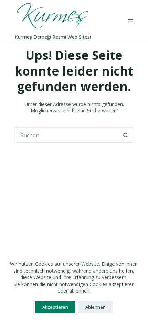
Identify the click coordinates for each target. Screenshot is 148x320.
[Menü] (130, 21)
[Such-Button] (125, 135)
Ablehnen (95, 307)
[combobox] (66, 135)
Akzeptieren (55, 307)
